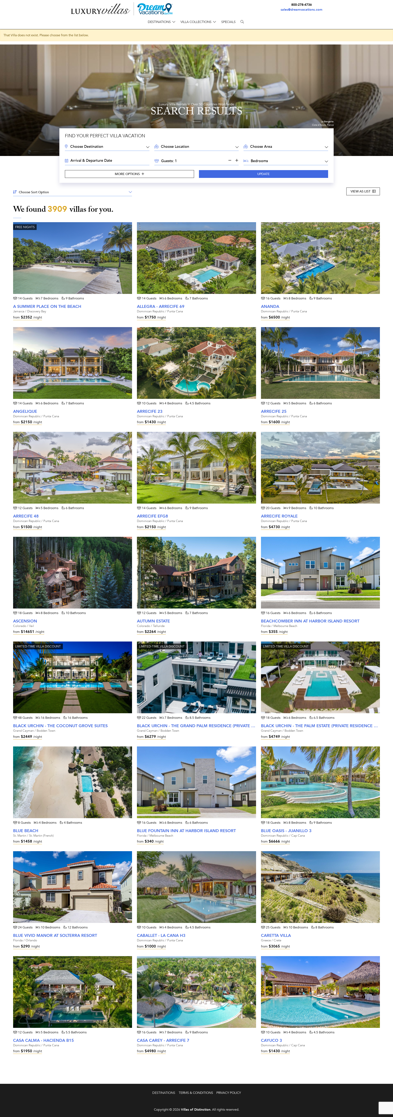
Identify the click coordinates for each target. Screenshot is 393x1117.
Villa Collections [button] (196, 22)
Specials (228, 22)
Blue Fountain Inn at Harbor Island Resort (186, 831)
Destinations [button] (159, 22)
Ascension (25, 621)
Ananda (270, 306)
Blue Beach (25, 831)
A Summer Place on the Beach (47, 306)
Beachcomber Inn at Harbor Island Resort (310, 621)
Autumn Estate (153, 621)
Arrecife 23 (150, 411)
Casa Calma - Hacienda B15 (43, 1040)
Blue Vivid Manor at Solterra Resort (55, 935)
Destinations (163, 1093)
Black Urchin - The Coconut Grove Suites (60, 726)
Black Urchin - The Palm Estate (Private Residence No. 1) (324, 726)
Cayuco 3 (271, 1040)
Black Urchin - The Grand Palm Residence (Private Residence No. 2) (212, 726)
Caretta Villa (276, 935)
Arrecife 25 (274, 411)
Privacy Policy (228, 1093)
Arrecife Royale (279, 516)
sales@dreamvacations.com (301, 9)
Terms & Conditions (196, 1093)
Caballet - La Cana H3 (161, 935)
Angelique (25, 411)
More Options (128, 174)
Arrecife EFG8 (152, 516)
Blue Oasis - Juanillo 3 (286, 831)
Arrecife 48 (26, 516)
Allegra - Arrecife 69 (160, 306)
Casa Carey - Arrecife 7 (163, 1040)
